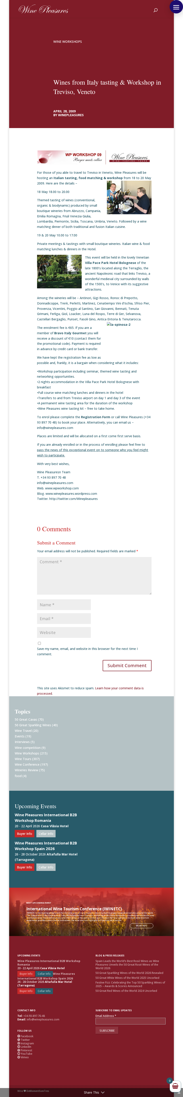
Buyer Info (24, 833)
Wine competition (28, 748)
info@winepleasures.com (43, 1019)
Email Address (106, 1016)
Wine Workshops (67, 41)
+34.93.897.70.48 (34, 1016)
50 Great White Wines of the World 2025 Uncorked (127, 978)
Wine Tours (23, 759)
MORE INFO (141, 925)
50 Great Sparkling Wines (33, 725)
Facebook (25, 1036)
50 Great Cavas (26, 719)
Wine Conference (27, 764)
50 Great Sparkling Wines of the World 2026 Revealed (129, 973)
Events (20, 736)
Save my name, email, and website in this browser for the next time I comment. (87, 651)
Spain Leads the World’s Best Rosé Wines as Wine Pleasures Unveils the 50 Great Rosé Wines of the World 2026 (127, 964)
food (18, 776)
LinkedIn (24, 1047)
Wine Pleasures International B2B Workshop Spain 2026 (46, 845)
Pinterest (24, 1050)
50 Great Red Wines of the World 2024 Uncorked (126, 991)
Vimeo (23, 1057)
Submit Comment (127, 665)
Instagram (25, 1043)
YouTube (24, 1054)
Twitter (23, 1040)
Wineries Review (26, 770)
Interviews (22, 742)
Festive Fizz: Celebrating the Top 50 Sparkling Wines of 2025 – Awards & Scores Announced (130, 984)
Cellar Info (46, 833)
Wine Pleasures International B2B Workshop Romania (46, 817)
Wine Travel (23, 730)
